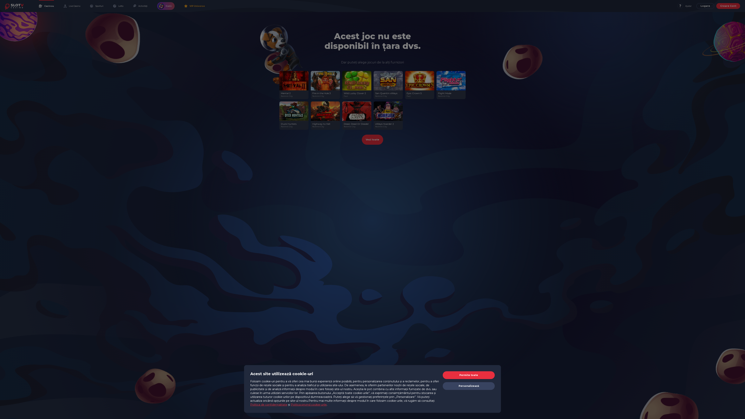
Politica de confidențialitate (268, 404)
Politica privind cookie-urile (309, 404)
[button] (469, 375)
